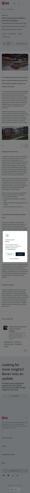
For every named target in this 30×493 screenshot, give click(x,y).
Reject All (10, 254)
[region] (15, 246)
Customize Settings (15, 259)
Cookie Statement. (11, 249)
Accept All (20, 254)
